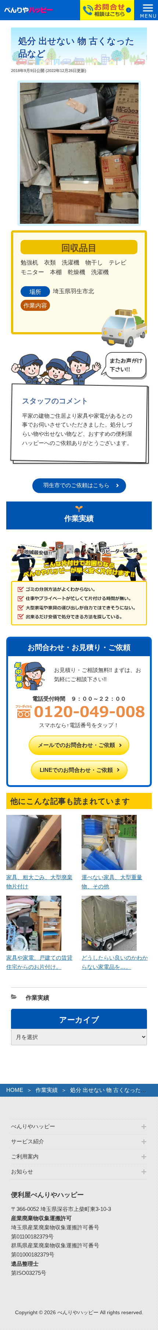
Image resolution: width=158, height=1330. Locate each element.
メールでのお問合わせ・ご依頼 (76, 745)
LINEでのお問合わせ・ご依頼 (76, 770)
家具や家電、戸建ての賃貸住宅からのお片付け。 (39, 962)
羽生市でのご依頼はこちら (76, 485)
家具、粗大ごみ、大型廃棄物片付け (39, 881)
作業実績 (37, 998)
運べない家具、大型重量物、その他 (112, 881)
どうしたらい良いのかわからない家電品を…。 (115, 962)
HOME (14, 1090)
